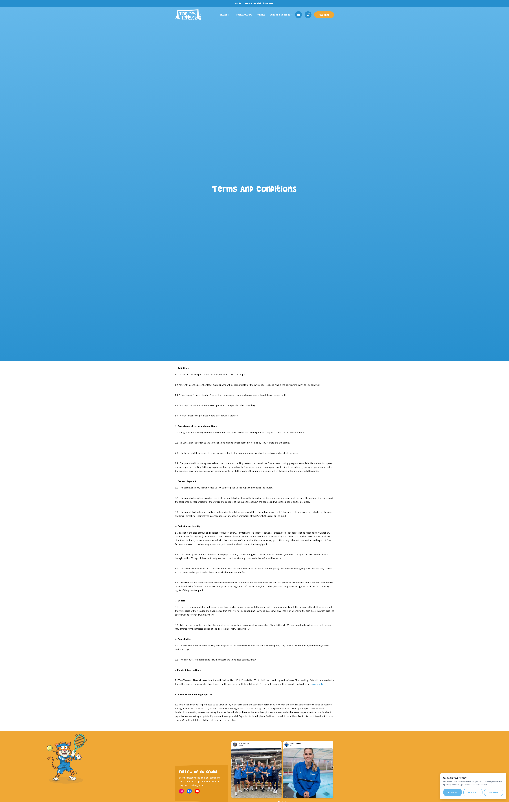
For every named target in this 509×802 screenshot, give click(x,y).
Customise (493, 792)
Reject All (473, 792)
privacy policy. (318, 684)
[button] (230, 14)
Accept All (452, 792)
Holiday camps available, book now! (254, 3)
